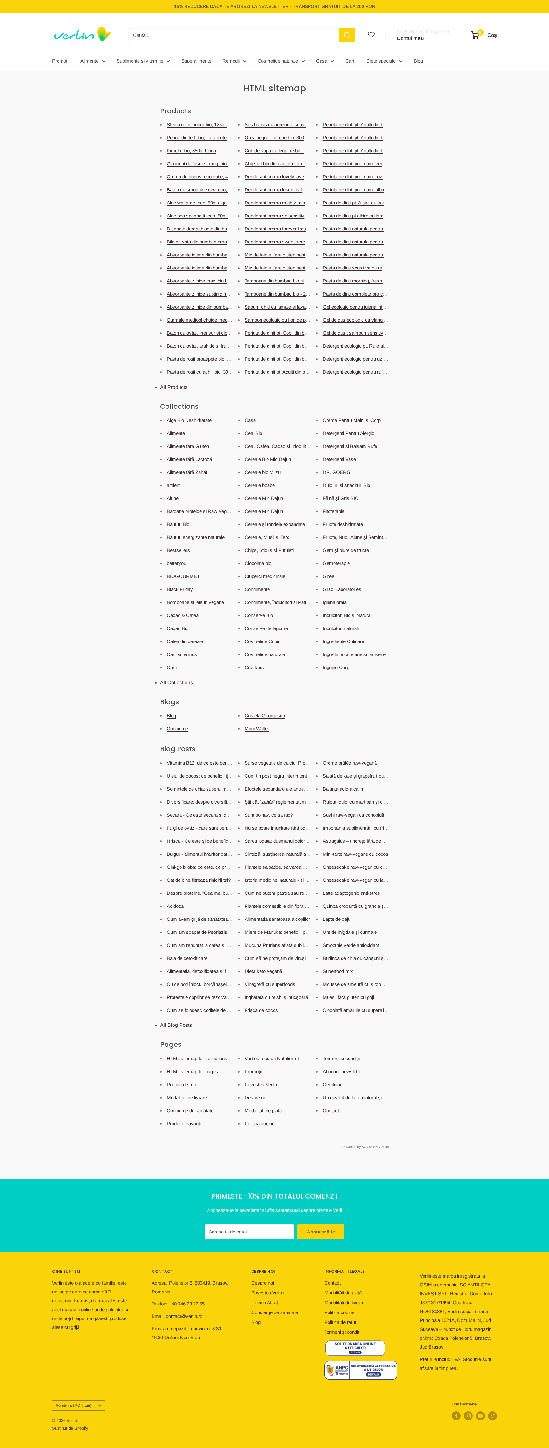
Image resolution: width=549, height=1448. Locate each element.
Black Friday (180, 589)
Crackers (254, 667)
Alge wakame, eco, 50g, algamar (201, 202)
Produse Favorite (184, 1123)
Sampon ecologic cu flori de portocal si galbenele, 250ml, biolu (309, 319)
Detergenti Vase (339, 459)
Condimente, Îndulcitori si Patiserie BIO (285, 602)
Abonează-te (321, 1231)
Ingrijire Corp (336, 667)
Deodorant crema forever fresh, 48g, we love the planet (301, 228)
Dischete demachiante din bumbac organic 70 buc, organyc (228, 228)
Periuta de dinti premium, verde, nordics (364, 163)
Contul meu (410, 38)
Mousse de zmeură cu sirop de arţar (360, 984)
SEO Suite (381, 1147)
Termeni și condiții (341, 1058)
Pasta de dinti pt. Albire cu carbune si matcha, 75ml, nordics (384, 202)
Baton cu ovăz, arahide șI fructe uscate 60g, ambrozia (223, 346)
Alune (173, 498)
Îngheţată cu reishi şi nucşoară (276, 997)
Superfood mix (338, 971)
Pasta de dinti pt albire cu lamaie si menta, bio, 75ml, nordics (385, 215)
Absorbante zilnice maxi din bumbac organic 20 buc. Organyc (230, 280)
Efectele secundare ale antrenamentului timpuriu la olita (301, 789)
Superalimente (196, 60)
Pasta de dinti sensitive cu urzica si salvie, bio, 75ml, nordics (385, 267)
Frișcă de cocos (261, 1010)
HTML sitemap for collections (197, 1058)
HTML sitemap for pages (192, 1071)
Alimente (89, 60)
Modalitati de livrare (187, 1097)
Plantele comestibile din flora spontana (284, 906)
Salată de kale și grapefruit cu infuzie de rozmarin (373, 776)
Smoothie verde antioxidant (351, 945)
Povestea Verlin (261, 1084)
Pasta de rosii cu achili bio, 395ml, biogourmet (214, 372)
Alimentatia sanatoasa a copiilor (277, 919)
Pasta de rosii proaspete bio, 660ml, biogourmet (216, 359)
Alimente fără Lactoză (189, 459)
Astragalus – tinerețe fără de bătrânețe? (363, 841)
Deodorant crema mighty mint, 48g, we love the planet (300, 202)
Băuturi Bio (178, 524)
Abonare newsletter (343, 1071)
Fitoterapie (333, 511)
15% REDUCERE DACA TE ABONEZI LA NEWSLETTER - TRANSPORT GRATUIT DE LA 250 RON (274, 6)
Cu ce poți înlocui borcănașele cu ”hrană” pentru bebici (223, 984)
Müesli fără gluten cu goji (348, 997)
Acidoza (175, 906)
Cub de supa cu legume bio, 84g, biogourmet (291, 150)
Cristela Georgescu (265, 715)
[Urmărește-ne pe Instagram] (468, 1415)
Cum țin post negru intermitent (276, 776)
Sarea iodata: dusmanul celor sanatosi (284, 841)
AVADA (367, 1147)
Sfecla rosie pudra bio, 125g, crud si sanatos (213, 124)
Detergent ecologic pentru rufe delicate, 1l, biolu (371, 372)
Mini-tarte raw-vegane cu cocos (355, 854)
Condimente (257, 589)
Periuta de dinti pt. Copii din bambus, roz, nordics (295, 332)
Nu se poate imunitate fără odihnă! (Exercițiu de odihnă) (302, 828)
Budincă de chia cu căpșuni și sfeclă (360, 958)
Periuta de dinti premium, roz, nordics (361, 176)
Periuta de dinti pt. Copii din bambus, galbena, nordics (300, 346)
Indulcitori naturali (341, 628)
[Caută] (347, 35)
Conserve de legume (266, 628)
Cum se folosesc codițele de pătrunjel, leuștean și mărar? (226, 1010)
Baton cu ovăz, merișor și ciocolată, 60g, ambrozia (219, 332)
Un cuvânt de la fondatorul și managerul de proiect (374, 1097)
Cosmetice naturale (278, 60)
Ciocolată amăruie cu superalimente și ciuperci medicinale (383, 1010)
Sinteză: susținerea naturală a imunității (285, 854)
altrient (173, 485)
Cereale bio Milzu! (263, 472)
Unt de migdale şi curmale (350, 932)
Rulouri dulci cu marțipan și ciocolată (360, 802)
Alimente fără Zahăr (187, 472)
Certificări (332, 1084)
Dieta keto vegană (263, 971)
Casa (321, 60)
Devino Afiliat (264, 1302)
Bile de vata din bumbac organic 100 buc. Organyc (219, 241)
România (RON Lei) (73, 1405)
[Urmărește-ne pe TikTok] (492, 1415)
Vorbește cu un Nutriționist (272, 1058)
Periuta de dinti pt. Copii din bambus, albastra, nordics (300, 359)
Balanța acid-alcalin (343, 789)
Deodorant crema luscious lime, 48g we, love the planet (302, 189)
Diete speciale (381, 60)
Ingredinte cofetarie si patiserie (354, 654)
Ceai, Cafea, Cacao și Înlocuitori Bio (282, 446)
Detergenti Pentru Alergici (349, 433)
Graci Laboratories (342, 589)
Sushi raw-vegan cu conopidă (353, 815)
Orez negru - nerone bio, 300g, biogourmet (288, 137)
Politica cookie (259, 1123)
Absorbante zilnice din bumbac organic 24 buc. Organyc (225, 306)
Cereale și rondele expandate (275, 524)
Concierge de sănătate (190, 1110)
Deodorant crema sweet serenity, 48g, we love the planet (303, 241)
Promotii (60, 60)
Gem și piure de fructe (346, 550)
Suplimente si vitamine (140, 60)
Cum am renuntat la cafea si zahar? (204, 945)
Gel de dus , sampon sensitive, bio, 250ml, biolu (372, 332)
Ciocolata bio (258, 563)
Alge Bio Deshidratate (189, 420)
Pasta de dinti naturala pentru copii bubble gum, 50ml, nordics (386, 254)
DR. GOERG (336, 472)
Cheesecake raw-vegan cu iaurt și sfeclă (365, 880)
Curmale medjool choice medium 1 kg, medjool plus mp (224, 319)
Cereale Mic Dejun (264, 498)
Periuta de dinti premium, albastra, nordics (366, 189)
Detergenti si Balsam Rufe (350, 446)
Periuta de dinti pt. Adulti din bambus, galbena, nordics (378, 137)
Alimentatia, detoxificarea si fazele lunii (206, 971)
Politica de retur (183, 1084)
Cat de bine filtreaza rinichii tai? (199, 880)
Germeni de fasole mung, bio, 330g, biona (210, 163)
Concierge (177, 728)
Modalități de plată (263, 1110)
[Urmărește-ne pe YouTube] (480, 1415)
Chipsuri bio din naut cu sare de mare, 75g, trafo (294, 163)
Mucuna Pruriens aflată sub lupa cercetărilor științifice (300, 945)
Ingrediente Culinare (343, 641)
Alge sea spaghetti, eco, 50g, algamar (206, 215)
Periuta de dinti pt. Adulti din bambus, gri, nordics (373, 124)
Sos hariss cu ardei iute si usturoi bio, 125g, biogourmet (302, 124)
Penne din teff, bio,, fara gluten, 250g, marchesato (218, 137)
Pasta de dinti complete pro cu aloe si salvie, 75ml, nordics (383, 293)
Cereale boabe (260, 485)
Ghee (328, 576)
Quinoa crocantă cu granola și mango (361, 906)
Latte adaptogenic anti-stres (351, 893)
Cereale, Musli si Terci (267, 537)
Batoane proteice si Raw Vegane (200, 511)
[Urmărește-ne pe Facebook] (456, 1415)
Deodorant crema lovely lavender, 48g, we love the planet (304, 176)
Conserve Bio (259, 615)
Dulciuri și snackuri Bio (346, 485)
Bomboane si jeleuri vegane (195, 602)
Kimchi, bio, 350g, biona (191, 150)
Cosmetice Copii (262, 641)
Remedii (231, 60)
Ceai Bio (253, 433)
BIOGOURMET (183, 576)
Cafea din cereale (185, 641)
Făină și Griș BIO (341, 498)
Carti (350, 60)
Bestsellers (178, 550)
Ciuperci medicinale (265, 576)
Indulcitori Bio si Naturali (347, 615)
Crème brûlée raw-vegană (350, 763)
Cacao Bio (177, 628)
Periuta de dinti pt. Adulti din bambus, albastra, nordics (378, 150)
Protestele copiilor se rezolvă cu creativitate (212, 997)
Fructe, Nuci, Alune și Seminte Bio (358, 537)
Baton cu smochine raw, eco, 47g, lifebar (209, 189)
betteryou (176, 563)
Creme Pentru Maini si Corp (352, 420)
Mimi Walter (257, 728)
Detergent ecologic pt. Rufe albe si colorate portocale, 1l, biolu (386, 346)
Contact (331, 1110)
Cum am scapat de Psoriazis (197, 932)
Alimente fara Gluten (188, 446)
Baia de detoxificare (187, 958)
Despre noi (256, 1097)
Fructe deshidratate (343, 524)
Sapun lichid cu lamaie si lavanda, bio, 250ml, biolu (297, 306)
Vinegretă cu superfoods (270, 984)
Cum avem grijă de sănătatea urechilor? (208, 919)
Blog (418, 60)
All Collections (176, 682)
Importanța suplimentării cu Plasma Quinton (368, 828)
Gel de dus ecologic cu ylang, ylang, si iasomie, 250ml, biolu (385, 319)
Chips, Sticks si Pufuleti (269, 550)
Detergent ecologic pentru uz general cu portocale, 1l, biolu (383, 359)
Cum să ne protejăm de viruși (275, 958)
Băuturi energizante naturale (196, 537)
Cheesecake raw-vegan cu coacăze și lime (367, 867)
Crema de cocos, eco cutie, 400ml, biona (209, 176)
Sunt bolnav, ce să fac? (269, 815)
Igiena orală (335, 602)
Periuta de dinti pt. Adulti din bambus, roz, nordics (295, 372)
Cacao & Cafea (183, 615)
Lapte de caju (336, 919)
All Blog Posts (176, 1025)
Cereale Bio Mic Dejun (268, 459)
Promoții (253, 1071)
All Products (173, 387)
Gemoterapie (336, 563)
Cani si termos (182, 654)
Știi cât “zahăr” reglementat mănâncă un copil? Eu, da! (301, 802)
